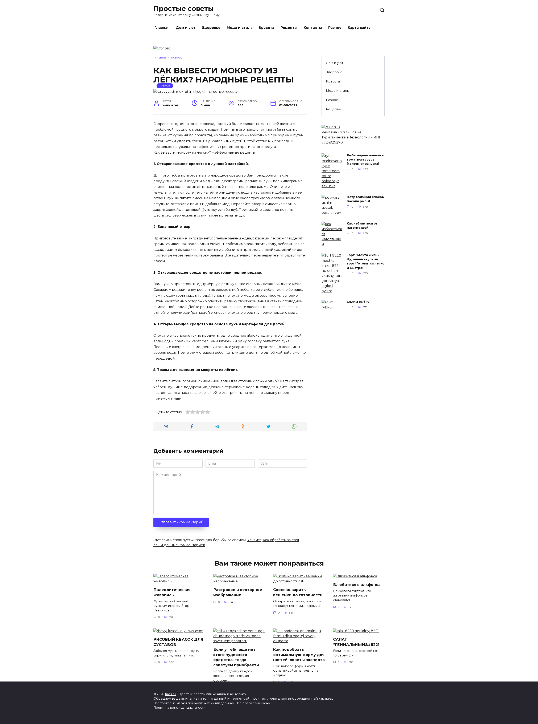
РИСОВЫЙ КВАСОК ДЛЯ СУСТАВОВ (178, 642)
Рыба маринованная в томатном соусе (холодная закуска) (365, 160)
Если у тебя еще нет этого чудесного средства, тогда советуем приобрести (236, 657)
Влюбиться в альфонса (357, 584)
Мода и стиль (240, 28)
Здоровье (211, 28)
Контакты (313, 28)
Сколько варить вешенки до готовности (298, 592)
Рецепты (289, 28)
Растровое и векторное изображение (237, 592)
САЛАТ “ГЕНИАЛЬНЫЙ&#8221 (356, 642)
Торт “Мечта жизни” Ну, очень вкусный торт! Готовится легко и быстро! (365, 261)
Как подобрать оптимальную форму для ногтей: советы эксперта (299, 654)
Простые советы (183, 8)
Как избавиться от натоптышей (362, 226)
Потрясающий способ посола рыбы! (365, 199)
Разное (335, 28)
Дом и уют (186, 28)
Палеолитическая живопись (171, 592)
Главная (162, 28)
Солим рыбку (358, 302)
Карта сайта (359, 28)
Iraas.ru (170, 694)
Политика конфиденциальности (179, 707)
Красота (266, 28)
